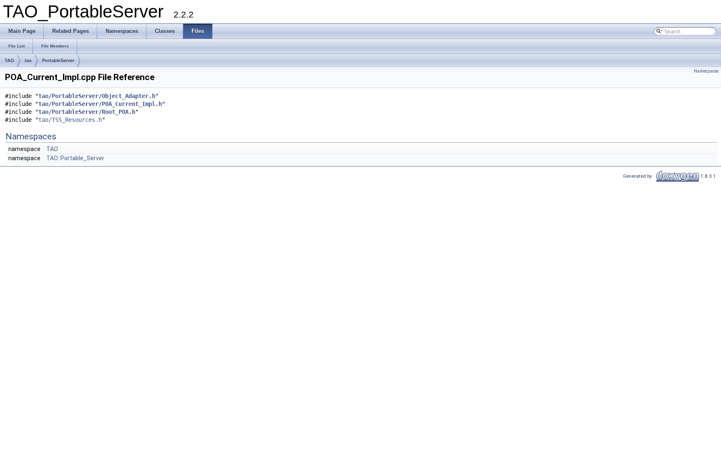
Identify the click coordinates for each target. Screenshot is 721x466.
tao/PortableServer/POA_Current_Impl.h (100, 104)
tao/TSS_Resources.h (70, 119)
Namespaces (706, 71)
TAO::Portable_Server (75, 158)
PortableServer (58, 60)
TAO (9, 60)
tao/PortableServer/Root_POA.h (86, 111)
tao (28, 60)
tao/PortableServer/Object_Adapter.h (96, 96)
